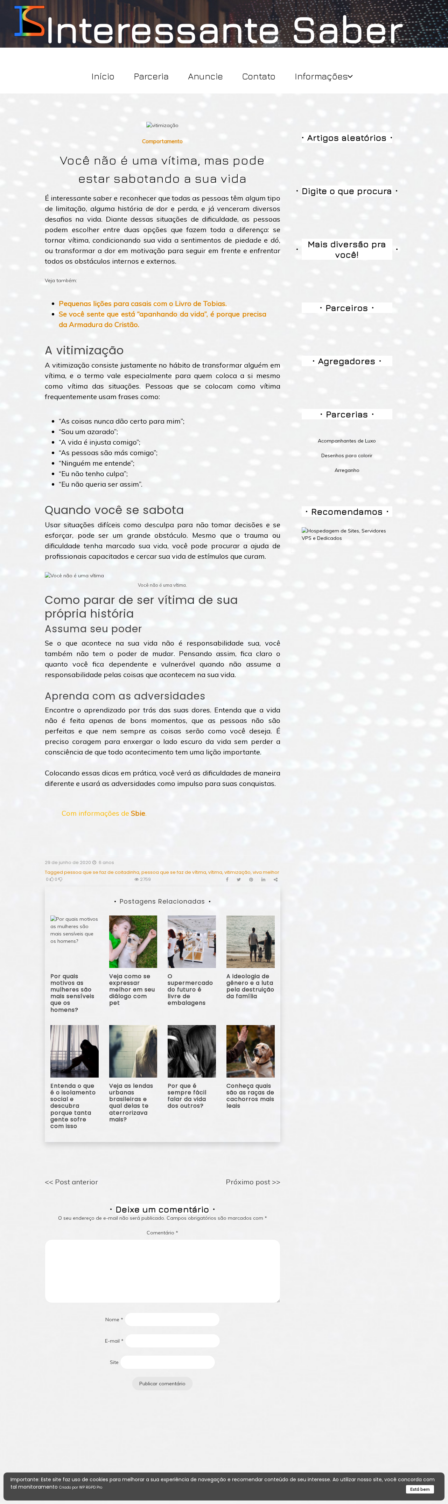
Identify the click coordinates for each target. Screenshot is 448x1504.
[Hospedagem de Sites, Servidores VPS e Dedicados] (347, 534)
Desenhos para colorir (346, 455)
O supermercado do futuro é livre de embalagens (190, 989)
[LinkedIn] (263, 879)
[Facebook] (227, 879)
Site (114, 1362)
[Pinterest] (251, 879)
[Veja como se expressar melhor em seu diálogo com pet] (133, 941)
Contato (258, 76)
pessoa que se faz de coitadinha (101, 872)
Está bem (420, 1489)
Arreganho (347, 470)
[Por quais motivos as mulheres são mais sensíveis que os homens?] (74, 941)
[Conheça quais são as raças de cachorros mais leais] (250, 1050)
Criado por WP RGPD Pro (80, 1487)
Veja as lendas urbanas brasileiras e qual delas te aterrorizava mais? (131, 1102)
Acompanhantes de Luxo (347, 441)
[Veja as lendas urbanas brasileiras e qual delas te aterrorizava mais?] (133, 1050)
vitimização (237, 872)
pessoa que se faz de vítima (173, 872)
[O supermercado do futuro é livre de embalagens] (192, 941)
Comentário (162, 1233)
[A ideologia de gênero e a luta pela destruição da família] (250, 941)
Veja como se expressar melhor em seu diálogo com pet (132, 989)
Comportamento (162, 141)
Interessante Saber (224, 28)
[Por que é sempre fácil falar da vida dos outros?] (192, 1050)
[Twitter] (239, 879)
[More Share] (276, 879)
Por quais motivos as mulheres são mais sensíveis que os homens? (72, 993)
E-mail (114, 1341)
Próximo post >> (253, 1181)
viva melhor (266, 872)
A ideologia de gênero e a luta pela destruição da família (250, 986)
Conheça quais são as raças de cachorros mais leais (250, 1096)
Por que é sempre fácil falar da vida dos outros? (187, 1096)
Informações (321, 76)
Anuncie (205, 76)
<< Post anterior (71, 1181)
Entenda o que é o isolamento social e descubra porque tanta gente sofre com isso (73, 1106)
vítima (215, 872)
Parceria (151, 76)
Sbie (138, 813)
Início (102, 76)
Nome (114, 1319)
